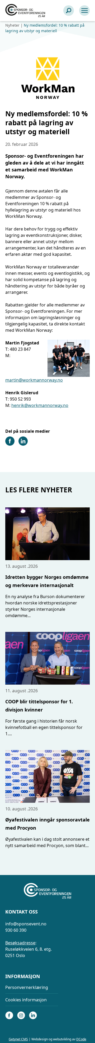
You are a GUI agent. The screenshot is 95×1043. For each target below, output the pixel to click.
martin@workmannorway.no (34, 380)
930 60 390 (15, 930)
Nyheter (12, 25)
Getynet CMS (18, 1039)
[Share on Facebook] (10, 444)
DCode (81, 1039)
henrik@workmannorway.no (39, 405)
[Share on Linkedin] (23, 444)
